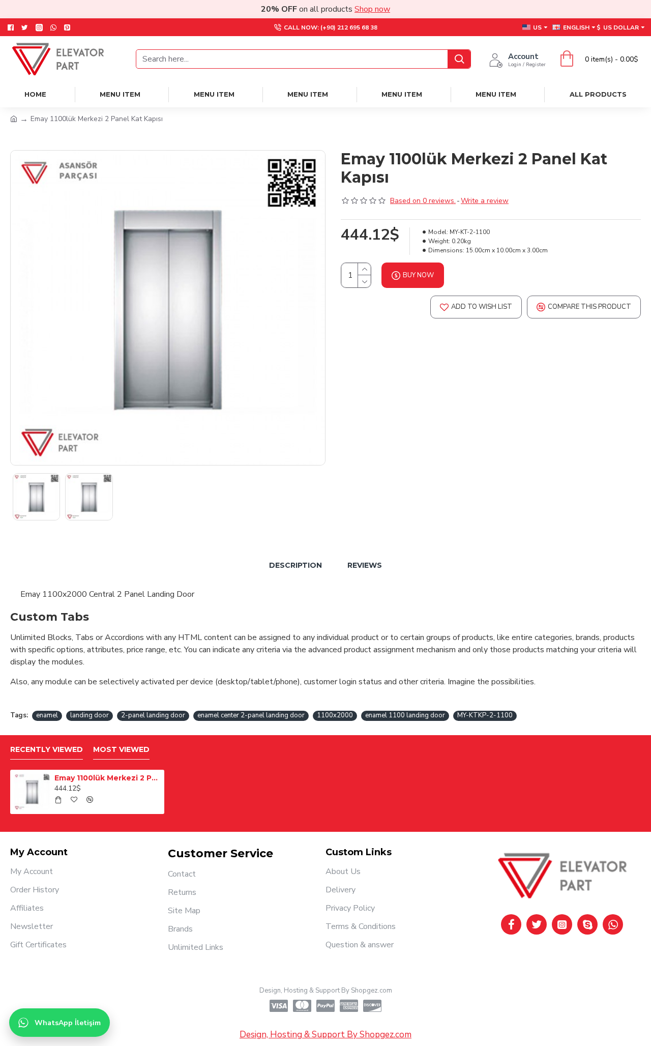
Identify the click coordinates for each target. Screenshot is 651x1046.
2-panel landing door (153, 715)
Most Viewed (121, 749)
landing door (89, 715)
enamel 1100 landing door (405, 715)
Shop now (372, 9)
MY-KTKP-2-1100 (485, 715)
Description (295, 565)
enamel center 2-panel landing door (251, 715)
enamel (47, 715)
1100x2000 (335, 715)
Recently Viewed (46, 749)
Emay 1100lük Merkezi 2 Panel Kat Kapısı (107, 777)
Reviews (364, 565)
